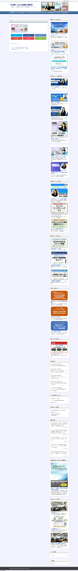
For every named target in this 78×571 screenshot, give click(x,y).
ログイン (53, 563)
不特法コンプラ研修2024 (55, 102)
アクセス (58, 12)
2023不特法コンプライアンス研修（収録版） (59, 198)
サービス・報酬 (29, 12)
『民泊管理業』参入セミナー (56, 528)
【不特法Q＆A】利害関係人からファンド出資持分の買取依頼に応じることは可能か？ (59, 389)
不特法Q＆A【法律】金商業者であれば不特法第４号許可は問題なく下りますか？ (59, 383)
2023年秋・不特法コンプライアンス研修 (58, 156)
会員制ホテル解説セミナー (55, 138)
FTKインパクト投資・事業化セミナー (57, 228)
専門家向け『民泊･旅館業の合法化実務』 (58, 543)
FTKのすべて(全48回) (55, 86)
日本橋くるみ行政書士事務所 (21, 5)
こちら (56, 402)
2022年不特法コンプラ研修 (56, 248)
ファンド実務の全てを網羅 (55, 331)
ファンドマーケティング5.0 (56, 215)
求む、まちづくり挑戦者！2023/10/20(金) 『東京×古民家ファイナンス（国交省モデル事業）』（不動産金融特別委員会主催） (20, 48)
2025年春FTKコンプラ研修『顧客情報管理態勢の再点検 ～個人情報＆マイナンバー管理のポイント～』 (59, 68)
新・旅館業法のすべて (55, 512)
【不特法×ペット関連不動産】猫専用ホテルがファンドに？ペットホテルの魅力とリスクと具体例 (59, 446)
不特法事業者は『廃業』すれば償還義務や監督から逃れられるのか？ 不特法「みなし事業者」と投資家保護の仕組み (59, 424)
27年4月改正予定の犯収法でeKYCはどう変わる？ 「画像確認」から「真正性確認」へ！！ (59, 453)
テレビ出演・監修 (20, 12)
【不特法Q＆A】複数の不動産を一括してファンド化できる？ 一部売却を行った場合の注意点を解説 (59, 370)
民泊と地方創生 (51, 12)
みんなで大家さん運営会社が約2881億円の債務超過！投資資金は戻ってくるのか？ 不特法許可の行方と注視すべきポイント (59, 431)
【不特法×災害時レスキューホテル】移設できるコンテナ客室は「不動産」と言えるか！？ (59, 439)
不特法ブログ (37, 12)
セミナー (44, 12)
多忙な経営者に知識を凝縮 (55, 265)
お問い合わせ (65, 12)
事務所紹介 (12, 12)
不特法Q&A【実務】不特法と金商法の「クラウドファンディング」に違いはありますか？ (59, 377)
